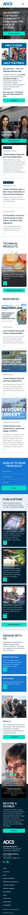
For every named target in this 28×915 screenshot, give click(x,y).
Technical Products (9, 885)
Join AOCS (6, 872)
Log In (4, 868)
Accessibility (7, 905)
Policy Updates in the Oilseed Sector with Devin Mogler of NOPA (13, 428)
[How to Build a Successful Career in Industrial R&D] (4, 346)
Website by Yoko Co (8, 913)
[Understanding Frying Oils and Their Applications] (4, 175)
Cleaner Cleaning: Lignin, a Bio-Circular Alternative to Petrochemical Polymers (14, 191)
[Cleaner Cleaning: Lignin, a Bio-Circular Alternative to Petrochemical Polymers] (4, 205)
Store (4, 875)
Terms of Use (7, 898)
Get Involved (7, 892)
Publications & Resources (10, 882)
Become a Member (8, 888)
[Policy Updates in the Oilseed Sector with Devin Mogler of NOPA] (4, 450)
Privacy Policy (7, 902)
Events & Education (9, 878)
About (5, 895)
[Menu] (20, 3)
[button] (12, 253)
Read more (5, 283)
